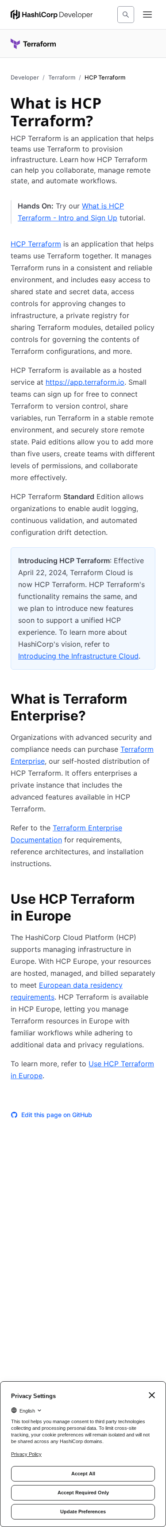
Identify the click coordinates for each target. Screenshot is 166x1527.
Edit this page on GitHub (56, 1114)
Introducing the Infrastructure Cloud (78, 656)
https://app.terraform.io (85, 382)
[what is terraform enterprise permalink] (150, 700)
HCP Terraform (36, 243)
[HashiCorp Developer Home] (52, 15)
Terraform (61, 77)
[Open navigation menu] (147, 14)
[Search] (125, 14)
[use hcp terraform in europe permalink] (150, 900)
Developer (25, 77)
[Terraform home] (33, 43)
